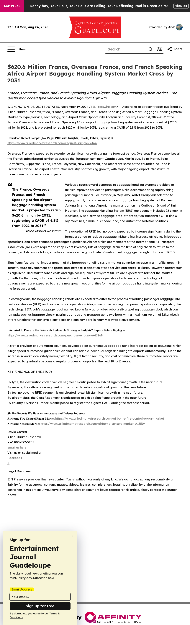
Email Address (22, 589)
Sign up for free (40, 606)
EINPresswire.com (104, 107)
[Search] (150, 49)
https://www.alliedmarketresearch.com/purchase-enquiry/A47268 (55, 335)
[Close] (72, 536)
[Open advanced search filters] (159, 49)
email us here (17, 447)
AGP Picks (12, 6)
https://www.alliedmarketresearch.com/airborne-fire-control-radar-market (109, 418)
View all (181, 6)
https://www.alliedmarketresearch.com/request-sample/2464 (52, 143)
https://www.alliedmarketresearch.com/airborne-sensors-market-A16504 (93, 424)
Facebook (14, 458)
